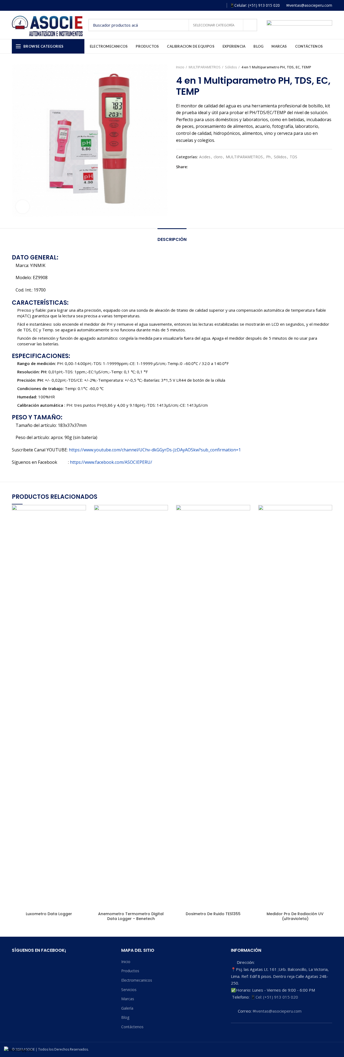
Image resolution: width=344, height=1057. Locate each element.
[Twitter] (198, 166)
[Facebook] (196, 5)
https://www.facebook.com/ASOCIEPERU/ (111, 462)
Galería (127, 1008)
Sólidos (231, 67)
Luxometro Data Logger (49, 913)
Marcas (127, 998)
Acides (204, 157)
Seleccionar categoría (214, 25)
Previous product (318, 67)
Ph (268, 157)
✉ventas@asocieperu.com (277, 1011)
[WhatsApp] (220, 5)
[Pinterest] (205, 166)
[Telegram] (217, 166)
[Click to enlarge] (22, 206)
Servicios (129, 989)
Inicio (180, 67)
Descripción (172, 239)
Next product (329, 67)
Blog (125, 1017)
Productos (130, 970)
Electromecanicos (136, 980)
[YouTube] (212, 5)
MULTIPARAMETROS (205, 67)
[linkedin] (211, 166)
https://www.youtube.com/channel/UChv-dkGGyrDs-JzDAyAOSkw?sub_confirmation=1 (155, 450)
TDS (293, 157)
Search (250, 25)
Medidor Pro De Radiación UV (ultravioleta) (295, 916)
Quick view (82, 514)
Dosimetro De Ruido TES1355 (213, 913)
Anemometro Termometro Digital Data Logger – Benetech (131, 916)
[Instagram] (204, 5)
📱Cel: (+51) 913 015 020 (274, 997)
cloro (218, 157)
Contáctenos (132, 1026)
